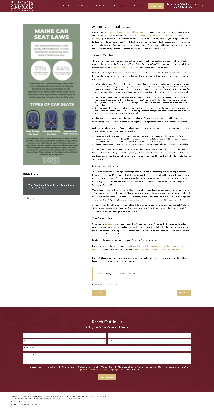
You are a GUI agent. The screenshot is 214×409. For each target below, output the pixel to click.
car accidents (110, 224)
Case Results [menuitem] (119, 6)
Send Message (107, 377)
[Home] (22, 6)
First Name (27, 334)
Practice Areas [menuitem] (102, 6)
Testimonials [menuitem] (136, 6)
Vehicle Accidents (110, 285)
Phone (25, 340)
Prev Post (99, 292)
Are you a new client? (29, 347)
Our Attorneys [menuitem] (83, 6)
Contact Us (156, 6)
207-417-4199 (183, 7)
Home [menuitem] (53, 6)
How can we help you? (30, 354)
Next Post (183, 292)
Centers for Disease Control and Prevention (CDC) (128, 32)
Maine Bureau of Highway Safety (125, 68)
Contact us (101, 274)
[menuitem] (14, 404)
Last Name (112, 334)
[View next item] (33, 198)
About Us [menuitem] (66, 6)
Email (110, 340)
